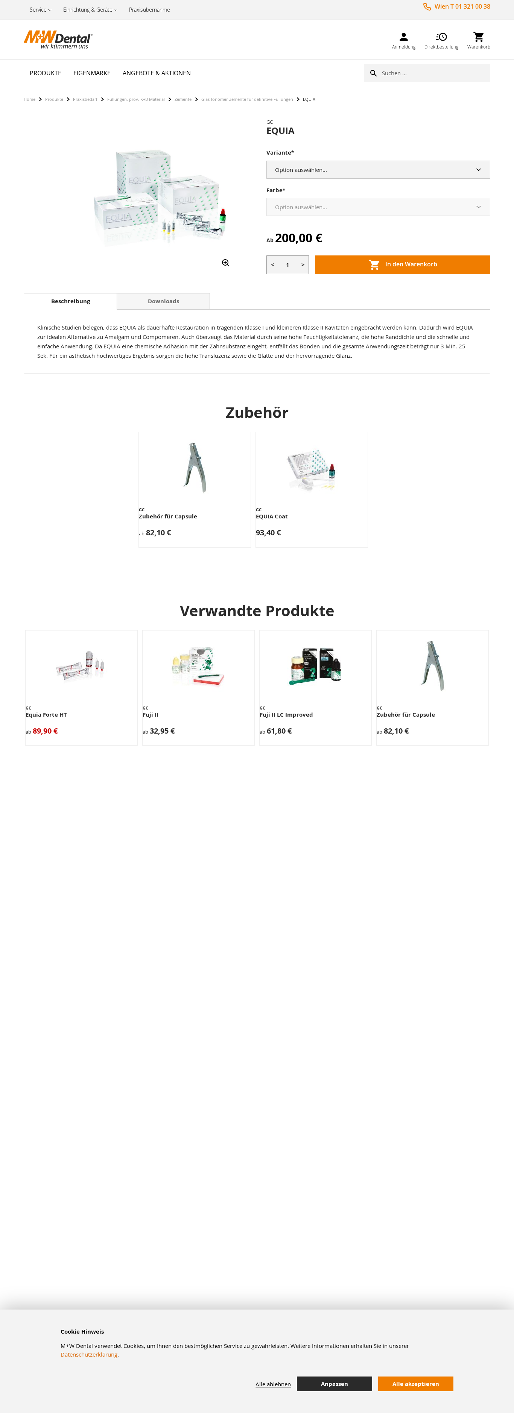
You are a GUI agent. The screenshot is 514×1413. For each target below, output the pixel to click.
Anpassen (334, 1384)
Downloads (163, 301)
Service (38, 9)
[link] (403, 39)
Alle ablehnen (273, 1384)
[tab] (70, 301)
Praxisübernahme (149, 9)
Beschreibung (70, 301)
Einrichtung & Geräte (88, 9)
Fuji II (150, 715)
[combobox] (436, 73)
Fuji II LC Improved (286, 715)
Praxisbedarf (85, 99)
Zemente (183, 99)
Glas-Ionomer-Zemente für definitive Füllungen (247, 99)
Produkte (54, 99)
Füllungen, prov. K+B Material (136, 99)
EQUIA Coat (272, 516)
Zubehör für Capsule (168, 516)
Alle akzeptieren (415, 1384)
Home (29, 99)
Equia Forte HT (46, 715)
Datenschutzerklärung (89, 1354)
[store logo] (61, 39)
